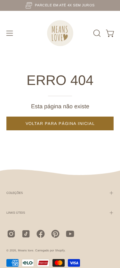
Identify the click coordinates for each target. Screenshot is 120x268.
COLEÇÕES (14, 193)
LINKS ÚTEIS (15, 212)
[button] (96, 33)
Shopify (60, 250)
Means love (25, 250)
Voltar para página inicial (60, 123)
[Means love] (60, 33)
